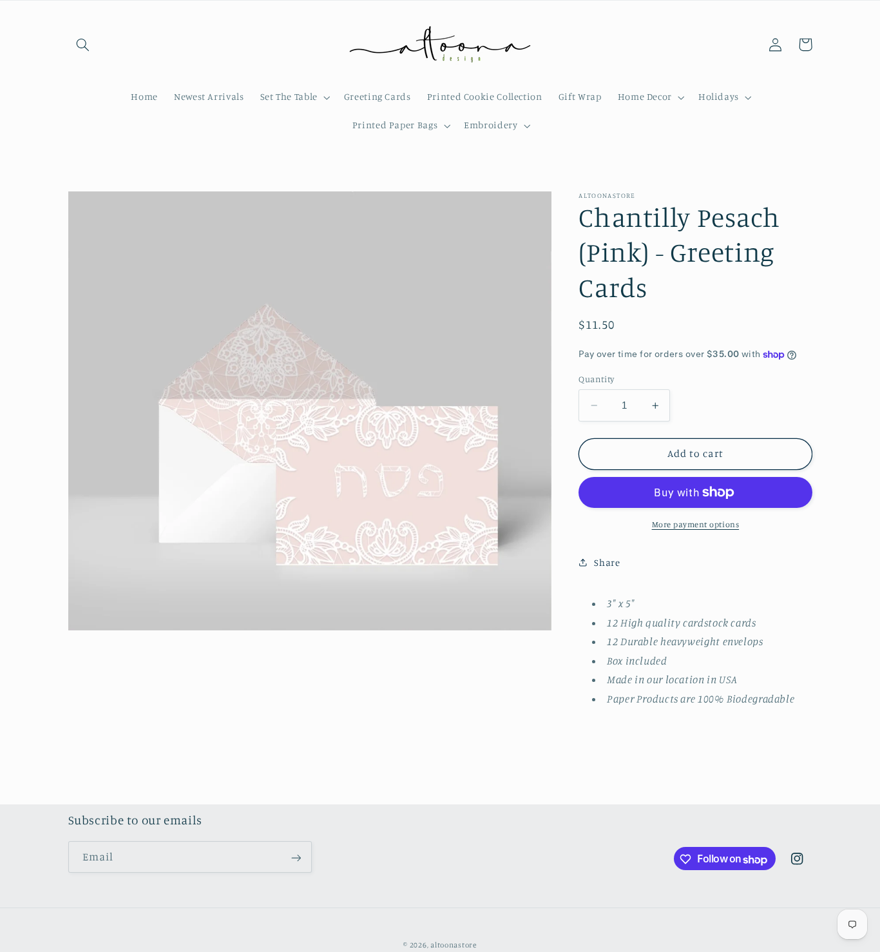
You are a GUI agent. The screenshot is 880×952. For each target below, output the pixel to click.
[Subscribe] (296, 857)
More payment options (696, 524)
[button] (83, 44)
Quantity (596, 379)
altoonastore (453, 944)
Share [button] (607, 561)
